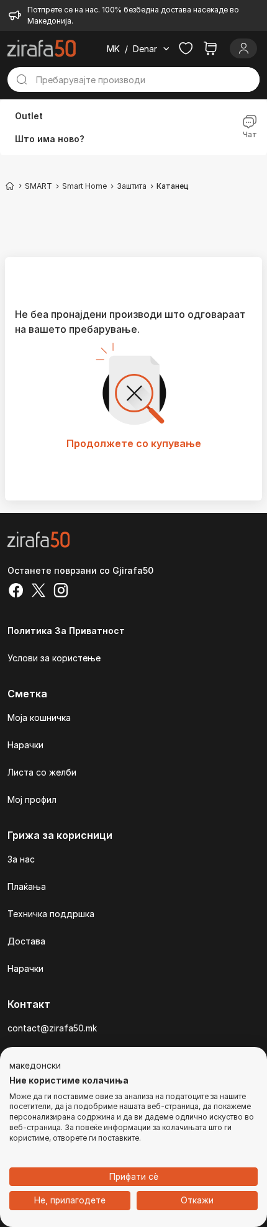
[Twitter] (38, 592)
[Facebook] (16, 592)
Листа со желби (41, 772)
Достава (26, 941)
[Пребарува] (22, 79)
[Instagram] (61, 592)
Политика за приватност (66, 630)
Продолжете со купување (133, 443)
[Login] (243, 48)
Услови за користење (54, 658)
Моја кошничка (39, 717)
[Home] (10, 186)
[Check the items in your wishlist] (185, 48)
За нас (21, 859)
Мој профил (32, 799)
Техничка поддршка (50, 913)
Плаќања (26, 886)
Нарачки (25, 745)
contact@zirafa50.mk (52, 1028)
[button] (35, 1066)
